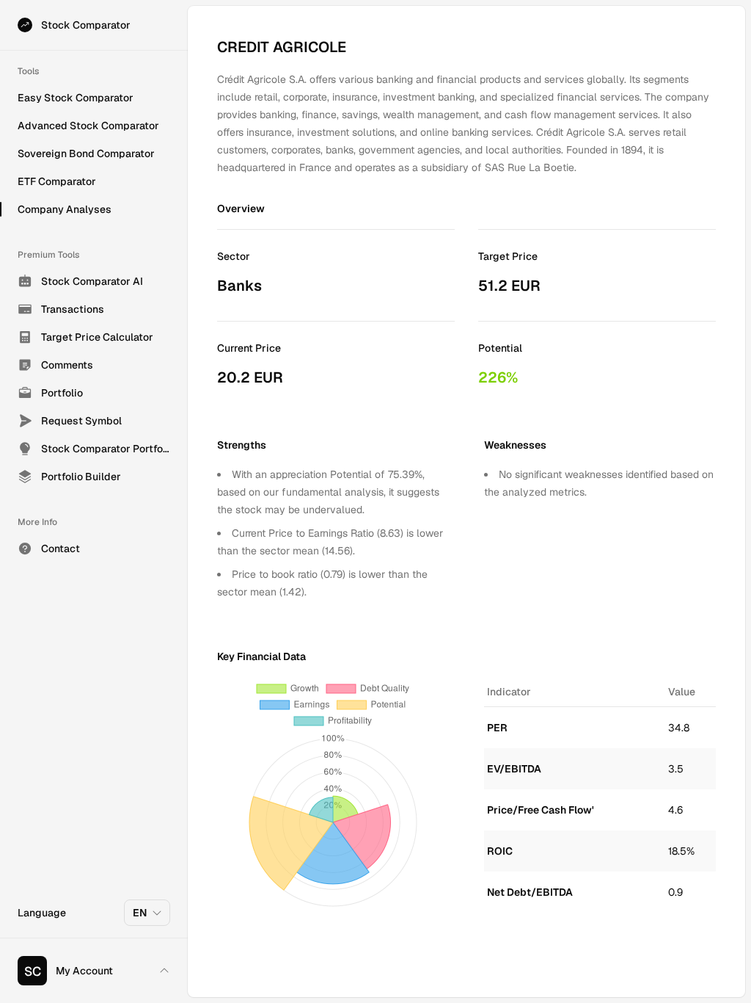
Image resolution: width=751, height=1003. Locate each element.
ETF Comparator (57, 181)
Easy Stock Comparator (75, 97)
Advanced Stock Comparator (88, 125)
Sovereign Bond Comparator (86, 153)
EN (140, 912)
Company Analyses (64, 209)
